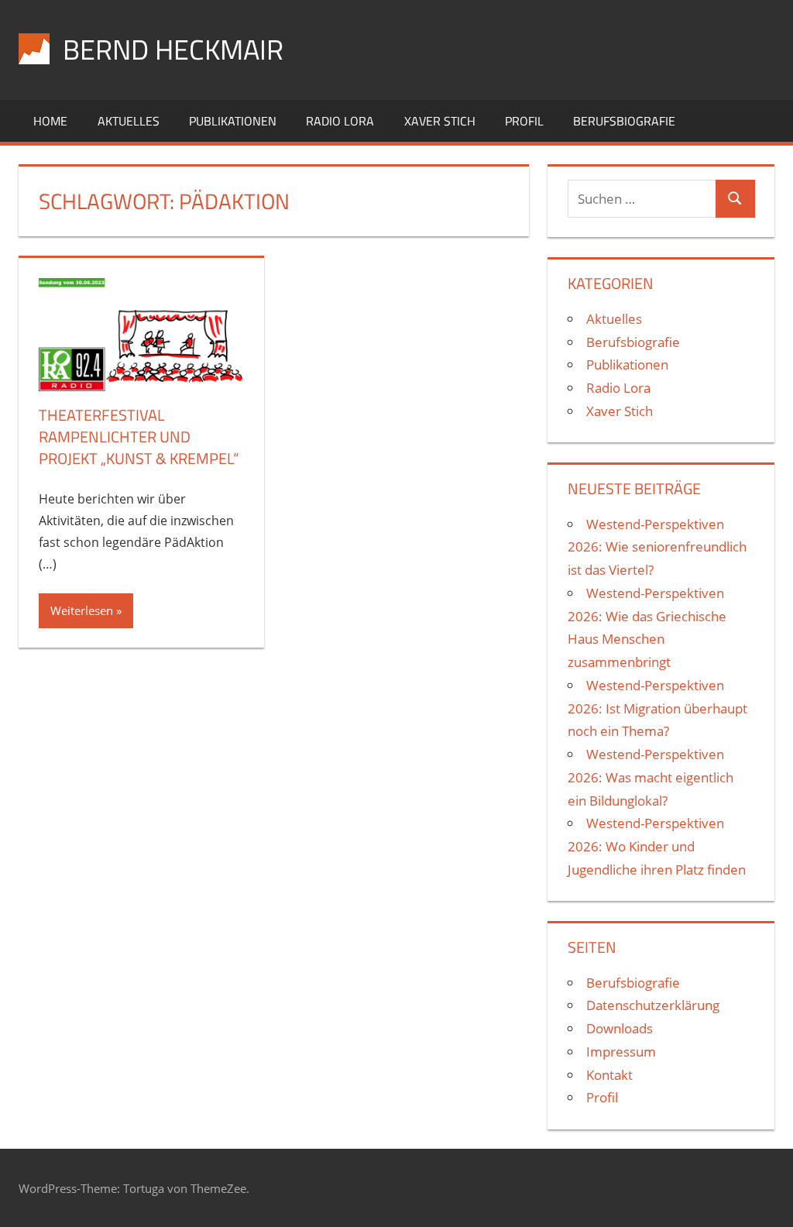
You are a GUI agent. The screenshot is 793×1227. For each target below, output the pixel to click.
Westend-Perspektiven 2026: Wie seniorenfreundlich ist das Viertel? (657, 547)
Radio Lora (340, 121)
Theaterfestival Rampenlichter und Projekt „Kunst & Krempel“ (139, 436)
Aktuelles (129, 121)
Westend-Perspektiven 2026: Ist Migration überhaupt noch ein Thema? (657, 708)
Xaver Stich (439, 121)
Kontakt (609, 1075)
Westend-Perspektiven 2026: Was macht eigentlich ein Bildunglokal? (650, 777)
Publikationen (232, 121)
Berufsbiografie (624, 121)
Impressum (621, 1051)
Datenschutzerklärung (652, 1005)
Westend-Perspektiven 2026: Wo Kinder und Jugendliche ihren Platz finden (657, 846)
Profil (524, 121)
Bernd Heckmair (173, 49)
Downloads (619, 1028)
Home (50, 121)
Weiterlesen (81, 610)
